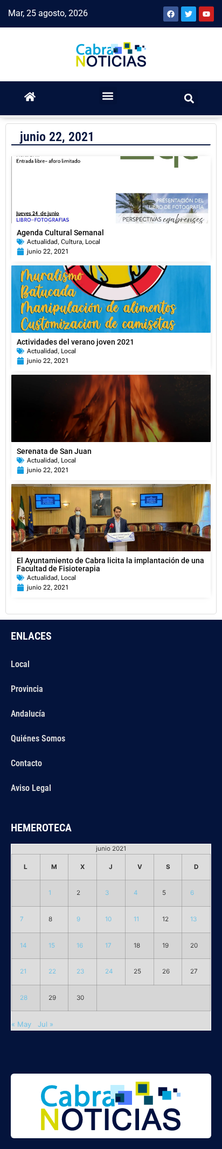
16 (80, 945)
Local (92, 242)
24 (109, 971)
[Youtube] (206, 14)
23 (80, 971)
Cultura (71, 242)
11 (136, 919)
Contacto (26, 763)
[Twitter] (188, 14)
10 (108, 919)
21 (23, 971)
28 (23, 997)
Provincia (27, 689)
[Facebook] (170, 14)
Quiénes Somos (38, 738)
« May (21, 1024)
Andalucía (28, 714)
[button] (108, 95)
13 (193, 919)
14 (23, 945)
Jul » (45, 1024)
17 (108, 945)
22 (52, 971)
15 (51, 945)
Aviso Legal (31, 788)
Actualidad (42, 242)
